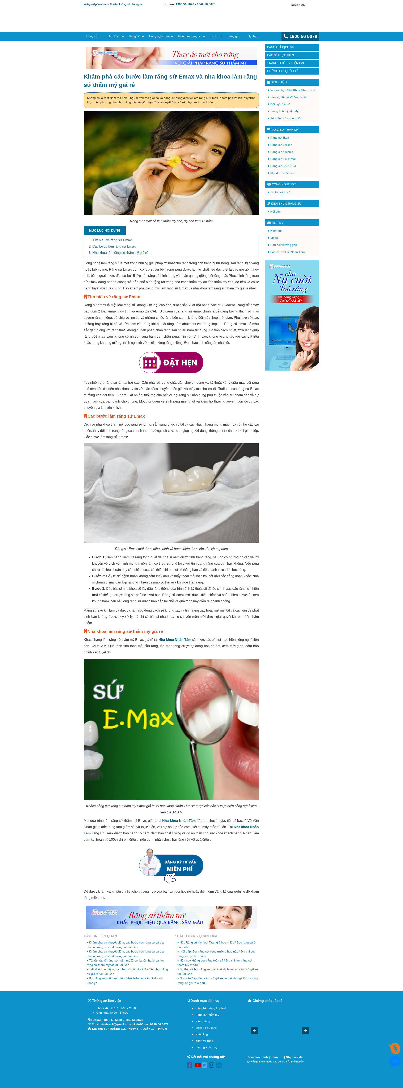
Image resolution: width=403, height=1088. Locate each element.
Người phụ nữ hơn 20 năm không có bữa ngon (114, 4)
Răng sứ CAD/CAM (283, 166)
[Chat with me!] (395, 1052)
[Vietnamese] (314, 4)
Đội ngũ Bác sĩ (280, 104)
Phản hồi (277, 1057)
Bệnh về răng (204, 1040)
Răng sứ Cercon (281, 144)
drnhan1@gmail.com (116, 1024)
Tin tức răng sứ (280, 192)
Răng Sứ (135, 36)
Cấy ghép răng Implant (210, 1008)
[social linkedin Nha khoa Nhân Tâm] (220, 1066)
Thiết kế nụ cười (206, 1027)
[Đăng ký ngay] (171, 865)
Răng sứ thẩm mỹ (284, 129)
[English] (308, 4)
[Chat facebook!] (395, 1064)
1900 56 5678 (185, 4)
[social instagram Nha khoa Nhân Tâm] (212, 1066)
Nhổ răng (201, 1034)
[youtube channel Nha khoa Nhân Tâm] (198, 1066)
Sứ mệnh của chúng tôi (285, 118)
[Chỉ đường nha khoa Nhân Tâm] (130, 1056)
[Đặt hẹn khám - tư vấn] (171, 362)
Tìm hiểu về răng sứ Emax (112, 240)
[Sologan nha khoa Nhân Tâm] (247, 24)
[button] (254, 1030)
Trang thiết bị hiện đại (285, 63)
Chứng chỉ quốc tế (282, 71)
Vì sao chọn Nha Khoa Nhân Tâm (292, 90)
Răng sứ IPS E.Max (283, 158)
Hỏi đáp (275, 211)
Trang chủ (92, 36)
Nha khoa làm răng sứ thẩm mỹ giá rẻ (120, 252)
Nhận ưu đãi (295, 1057)
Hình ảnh (276, 230)
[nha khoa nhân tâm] (114, 25)
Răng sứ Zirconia (281, 152)
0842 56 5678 (206, 4)
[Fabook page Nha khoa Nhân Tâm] (190, 1066)
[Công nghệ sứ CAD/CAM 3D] (292, 315)
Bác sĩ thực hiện (280, 55)
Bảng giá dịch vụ (280, 47)
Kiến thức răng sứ (190, 36)
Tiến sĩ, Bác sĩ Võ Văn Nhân (288, 97)
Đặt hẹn (253, 36)
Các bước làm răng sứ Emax (114, 246)
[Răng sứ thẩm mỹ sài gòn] (171, 917)
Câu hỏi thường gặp (283, 245)
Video (274, 237)
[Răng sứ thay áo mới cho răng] (171, 58)
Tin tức (214, 36)
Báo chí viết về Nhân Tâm (287, 252)
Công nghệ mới (159, 36)
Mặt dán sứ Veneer (283, 173)
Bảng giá (233, 36)
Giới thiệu (114, 36)
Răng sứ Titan (279, 137)
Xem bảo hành (257, 1057)
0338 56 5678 (159, 1024)
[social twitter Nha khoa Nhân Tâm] (205, 1066)
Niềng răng (202, 1021)
